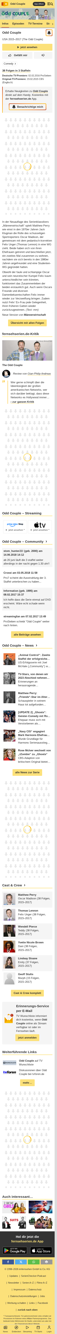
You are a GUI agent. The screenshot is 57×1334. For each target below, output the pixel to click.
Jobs (42, 1296)
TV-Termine (35, 23)
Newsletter (13, 1282)
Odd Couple (17, 3)
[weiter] (52, 24)
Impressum (19, 1289)
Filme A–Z (42, 1282)
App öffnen (39, 4)
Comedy (8, 63)
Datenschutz (35, 1289)
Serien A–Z (28, 1282)
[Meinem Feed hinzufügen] (49, 33)
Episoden (18, 23)
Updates (13, 1276)
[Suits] (14, 1222)
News (5, 1332)
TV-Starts (38, 1332)
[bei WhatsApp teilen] (34, 1262)
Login (49, 1332)
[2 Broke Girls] (14, 1207)
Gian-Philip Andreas (39, 373)
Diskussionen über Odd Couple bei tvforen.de (33, 1072)
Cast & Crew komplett (27, 993)
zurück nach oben (28, 1309)
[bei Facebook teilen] (8, 1262)
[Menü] (50, 4)
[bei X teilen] (21, 1262)
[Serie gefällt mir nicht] (43, 55)
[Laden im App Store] (41, 1250)
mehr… (27, 1082)
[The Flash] (40, 1207)
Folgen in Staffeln (16, 70)
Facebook (43, 1303)
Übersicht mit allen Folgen (27, 322)
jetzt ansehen (28, 47)
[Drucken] (47, 1262)
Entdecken (16, 1332)
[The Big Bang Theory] (40, 1222)
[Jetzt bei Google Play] (15, 1250)
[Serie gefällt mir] (17, 55)
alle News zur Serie (27, 772)
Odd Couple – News (18, 645)
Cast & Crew (12, 885)
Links (32, 1303)
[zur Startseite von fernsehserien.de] (5, 4)
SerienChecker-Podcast (33, 1276)
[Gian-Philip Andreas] (6, 374)
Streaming (27, 1332)
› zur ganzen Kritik (22, 401)
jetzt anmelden (27, 1037)
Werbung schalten (16, 1303)
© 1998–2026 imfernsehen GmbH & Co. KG (27, 1269)
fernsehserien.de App (27, 1241)
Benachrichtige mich (30, 106)
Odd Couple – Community (23, 541)
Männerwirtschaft (35, 314)
